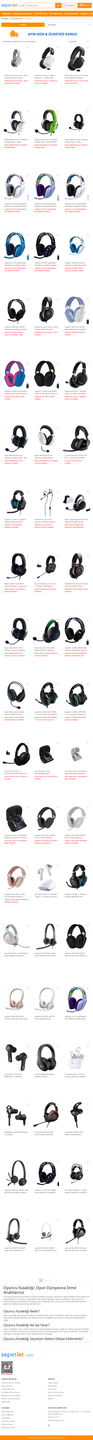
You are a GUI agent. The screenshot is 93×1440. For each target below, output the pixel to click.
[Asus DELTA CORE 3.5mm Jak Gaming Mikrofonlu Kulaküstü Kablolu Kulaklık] (76, 1231)
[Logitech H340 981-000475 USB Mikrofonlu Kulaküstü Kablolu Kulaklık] (16, 1173)
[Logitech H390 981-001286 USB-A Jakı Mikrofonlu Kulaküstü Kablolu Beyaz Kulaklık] (46, 999)
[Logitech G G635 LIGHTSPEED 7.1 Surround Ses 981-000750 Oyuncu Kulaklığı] (46, 695)
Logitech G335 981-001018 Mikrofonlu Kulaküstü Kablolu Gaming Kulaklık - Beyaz (76, 264)
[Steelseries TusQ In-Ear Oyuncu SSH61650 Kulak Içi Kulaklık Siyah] (46, 502)
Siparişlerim (6, 1418)
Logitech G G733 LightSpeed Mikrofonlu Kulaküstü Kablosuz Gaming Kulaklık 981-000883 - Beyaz (16, 205)
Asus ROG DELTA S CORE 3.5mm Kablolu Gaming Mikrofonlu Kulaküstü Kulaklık (46, 1133)
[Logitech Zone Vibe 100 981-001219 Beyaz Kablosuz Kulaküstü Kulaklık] (76, 818)
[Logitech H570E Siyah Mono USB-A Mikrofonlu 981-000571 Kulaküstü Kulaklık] (46, 936)
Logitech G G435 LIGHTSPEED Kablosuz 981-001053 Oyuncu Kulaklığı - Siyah (46, 392)
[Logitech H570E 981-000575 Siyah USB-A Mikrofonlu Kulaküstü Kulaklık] (16, 1231)
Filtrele (23, 24)
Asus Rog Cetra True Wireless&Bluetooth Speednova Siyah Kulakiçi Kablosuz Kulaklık (44, 772)
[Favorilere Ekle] (27, 48)
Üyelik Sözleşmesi (8, 1389)
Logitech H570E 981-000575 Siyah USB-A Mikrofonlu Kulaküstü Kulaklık (15, 1249)
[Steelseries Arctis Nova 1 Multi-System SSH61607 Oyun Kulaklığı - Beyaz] (16, 58)
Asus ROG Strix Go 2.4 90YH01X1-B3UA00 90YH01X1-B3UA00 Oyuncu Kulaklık (16, 772)
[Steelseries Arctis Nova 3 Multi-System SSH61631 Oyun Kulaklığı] (76, 567)
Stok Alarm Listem (8, 1421)
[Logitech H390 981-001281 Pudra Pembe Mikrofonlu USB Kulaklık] (16, 999)
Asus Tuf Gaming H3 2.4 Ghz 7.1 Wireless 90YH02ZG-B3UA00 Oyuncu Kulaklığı (45, 585)
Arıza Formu (52, 1386)
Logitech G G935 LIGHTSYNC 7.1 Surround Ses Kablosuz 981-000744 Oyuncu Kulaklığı (76, 713)
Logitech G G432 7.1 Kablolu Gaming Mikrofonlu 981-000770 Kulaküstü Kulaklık (15, 520)
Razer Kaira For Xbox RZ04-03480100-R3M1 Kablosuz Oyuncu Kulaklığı (45, 649)
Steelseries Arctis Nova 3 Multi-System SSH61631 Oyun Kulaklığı (76, 585)
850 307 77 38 (53, 1417)
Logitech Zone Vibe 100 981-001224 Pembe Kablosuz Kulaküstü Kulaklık (15, 895)
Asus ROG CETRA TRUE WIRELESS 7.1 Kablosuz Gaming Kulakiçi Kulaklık (14, 1075)
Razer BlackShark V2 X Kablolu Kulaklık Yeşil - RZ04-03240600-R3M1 (46, 140)
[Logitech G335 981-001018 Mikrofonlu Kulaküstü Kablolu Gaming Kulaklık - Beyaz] (76, 246)
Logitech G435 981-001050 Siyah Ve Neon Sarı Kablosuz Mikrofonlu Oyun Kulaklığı (75, 954)
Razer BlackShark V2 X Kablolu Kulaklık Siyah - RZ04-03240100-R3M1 (76, 140)
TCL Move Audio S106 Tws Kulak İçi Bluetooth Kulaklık (75, 1075)
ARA (58, 5)
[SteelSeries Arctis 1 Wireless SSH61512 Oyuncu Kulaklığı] (76, 374)
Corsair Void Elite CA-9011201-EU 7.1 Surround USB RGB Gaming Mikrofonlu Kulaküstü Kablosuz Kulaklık (76, 456)
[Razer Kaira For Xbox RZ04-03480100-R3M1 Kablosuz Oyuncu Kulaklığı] (46, 631)
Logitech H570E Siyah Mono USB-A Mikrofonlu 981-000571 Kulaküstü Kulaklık (46, 954)
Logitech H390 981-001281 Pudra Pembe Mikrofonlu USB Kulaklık (16, 1017)
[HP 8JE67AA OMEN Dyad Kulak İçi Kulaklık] (16, 1115)
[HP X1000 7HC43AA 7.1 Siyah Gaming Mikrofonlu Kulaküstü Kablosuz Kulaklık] (76, 1173)
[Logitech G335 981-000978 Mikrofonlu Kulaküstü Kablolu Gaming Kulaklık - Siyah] (16, 310)
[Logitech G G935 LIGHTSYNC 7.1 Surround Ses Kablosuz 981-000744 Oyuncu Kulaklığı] (76, 695)
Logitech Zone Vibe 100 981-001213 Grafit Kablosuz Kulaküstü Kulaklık (45, 836)
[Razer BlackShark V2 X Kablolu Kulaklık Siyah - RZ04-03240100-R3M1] (76, 123)
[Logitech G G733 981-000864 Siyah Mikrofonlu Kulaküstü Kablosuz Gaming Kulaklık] (46, 1173)
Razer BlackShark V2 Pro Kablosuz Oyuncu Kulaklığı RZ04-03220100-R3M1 (15, 649)
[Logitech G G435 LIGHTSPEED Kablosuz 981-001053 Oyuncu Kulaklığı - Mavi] (16, 374)
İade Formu (52, 1389)
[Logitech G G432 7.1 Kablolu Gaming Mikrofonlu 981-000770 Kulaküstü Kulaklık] (16, 502)
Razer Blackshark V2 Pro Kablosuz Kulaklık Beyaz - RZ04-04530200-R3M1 (44, 456)
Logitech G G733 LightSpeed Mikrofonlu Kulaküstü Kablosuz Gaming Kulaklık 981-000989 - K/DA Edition (76, 205)
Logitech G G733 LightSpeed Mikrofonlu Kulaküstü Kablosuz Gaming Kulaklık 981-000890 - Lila (46, 205)
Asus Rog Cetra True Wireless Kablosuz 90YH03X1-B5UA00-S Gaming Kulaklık (16, 836)
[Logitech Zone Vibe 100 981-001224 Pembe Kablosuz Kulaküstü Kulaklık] (16, 877)
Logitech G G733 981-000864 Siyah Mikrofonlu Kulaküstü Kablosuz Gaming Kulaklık (45, 1191)
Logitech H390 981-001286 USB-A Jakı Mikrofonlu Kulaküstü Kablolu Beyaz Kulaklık (45, 1017)
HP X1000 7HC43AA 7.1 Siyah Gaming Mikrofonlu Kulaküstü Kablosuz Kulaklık (76, 1191)
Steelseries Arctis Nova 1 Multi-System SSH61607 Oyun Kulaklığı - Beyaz (16, 76)
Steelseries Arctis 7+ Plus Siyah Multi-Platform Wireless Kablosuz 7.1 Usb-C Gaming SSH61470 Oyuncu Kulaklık (76, 76)
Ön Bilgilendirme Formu (10, 1392)
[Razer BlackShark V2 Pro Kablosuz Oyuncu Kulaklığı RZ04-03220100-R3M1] (16, 631)
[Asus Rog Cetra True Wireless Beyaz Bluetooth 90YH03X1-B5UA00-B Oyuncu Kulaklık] (76, 754)
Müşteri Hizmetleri (55, 1395)
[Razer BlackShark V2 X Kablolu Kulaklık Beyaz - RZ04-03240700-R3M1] (16, 123)
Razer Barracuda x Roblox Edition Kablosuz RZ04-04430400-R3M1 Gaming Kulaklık (14, 713)
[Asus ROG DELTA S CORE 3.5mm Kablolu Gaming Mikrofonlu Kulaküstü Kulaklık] (46, 1115)
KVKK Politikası (6, 1386)
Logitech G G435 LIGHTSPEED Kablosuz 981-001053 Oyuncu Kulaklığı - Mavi (16, 392)
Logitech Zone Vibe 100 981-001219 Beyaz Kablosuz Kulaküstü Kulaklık (75, 836)
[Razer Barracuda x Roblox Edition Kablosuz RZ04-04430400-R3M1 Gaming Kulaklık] (16, 695)
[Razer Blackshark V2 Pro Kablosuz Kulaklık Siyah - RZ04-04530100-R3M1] (16, 438)
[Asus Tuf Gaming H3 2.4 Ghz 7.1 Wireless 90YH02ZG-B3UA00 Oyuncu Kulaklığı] (46, 567)
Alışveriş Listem (7, 1424)
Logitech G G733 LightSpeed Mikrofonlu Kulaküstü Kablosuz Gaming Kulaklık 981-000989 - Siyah (46, 264)
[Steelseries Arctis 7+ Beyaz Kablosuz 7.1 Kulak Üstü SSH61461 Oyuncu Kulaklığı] (46, 58)
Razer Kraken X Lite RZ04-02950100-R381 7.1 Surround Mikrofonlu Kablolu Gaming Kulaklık (16, 585)
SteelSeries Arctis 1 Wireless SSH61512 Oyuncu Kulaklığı (75, 392)
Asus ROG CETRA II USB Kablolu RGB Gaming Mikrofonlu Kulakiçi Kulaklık (75, 1133)
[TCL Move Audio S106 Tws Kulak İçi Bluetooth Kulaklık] (76, 1057)
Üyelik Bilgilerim (7, 1411)
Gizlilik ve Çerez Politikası (10, 1383)
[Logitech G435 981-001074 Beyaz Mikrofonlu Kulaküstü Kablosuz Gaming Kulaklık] (76, 310)
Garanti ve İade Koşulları (10, 1399)
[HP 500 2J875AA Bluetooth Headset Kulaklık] (46, 1057)
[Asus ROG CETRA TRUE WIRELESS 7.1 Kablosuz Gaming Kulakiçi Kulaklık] (16, 1057)
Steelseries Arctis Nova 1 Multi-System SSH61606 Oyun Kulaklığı (46, 328)
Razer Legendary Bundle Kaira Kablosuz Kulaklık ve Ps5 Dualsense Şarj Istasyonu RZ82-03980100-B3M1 (76, 520)
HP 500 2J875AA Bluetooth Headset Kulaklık (44, 1075)
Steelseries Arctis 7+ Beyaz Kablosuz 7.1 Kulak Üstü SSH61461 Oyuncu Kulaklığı (45, 76)
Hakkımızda (5, 1402)
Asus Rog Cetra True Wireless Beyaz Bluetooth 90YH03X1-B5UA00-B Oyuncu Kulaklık (76, 772)
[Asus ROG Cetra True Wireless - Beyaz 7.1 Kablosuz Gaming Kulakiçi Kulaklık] (46, 877)
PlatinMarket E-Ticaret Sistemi (39, 1438)
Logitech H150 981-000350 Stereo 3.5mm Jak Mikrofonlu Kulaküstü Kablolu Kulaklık (45, 1249)
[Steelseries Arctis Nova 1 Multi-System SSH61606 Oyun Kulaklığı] (46, 310)
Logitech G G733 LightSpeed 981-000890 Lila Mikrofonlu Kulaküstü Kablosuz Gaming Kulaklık (75, 1017)
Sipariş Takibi (53, 1383)
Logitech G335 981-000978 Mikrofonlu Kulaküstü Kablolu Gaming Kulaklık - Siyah (16, 328)
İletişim (51, 1399)
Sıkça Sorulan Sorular (56, 1392)
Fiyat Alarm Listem (8, 1427)
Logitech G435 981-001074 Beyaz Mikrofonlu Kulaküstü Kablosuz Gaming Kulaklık (75, 328)
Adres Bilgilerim (7, 1415)
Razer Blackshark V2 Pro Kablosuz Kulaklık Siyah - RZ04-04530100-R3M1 (16, 456)
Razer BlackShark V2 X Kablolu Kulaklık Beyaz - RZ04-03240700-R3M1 (16, 140)
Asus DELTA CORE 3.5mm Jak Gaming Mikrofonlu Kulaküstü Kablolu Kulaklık (76, 1249)
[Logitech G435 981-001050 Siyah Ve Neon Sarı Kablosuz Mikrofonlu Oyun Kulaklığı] (76, 936)
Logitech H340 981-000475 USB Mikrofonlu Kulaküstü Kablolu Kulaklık (16, 1191)
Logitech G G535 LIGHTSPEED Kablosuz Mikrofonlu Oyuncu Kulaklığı (76, 649)
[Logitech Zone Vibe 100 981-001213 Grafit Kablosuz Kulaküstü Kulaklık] (46, 818)
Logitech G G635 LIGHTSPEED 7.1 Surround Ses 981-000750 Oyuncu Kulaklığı (46, 713)
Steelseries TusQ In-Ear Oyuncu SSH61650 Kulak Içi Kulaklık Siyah (45, 520)
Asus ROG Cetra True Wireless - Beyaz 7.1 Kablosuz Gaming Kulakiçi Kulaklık (46, 895)
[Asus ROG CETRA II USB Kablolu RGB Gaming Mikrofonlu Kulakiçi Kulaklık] (76, 1115)
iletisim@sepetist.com (56, 1420)
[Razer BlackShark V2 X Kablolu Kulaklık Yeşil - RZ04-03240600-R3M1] (46, 123)
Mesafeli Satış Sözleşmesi (11, 1395)
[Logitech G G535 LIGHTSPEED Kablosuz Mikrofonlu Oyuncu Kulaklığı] (76, 631)
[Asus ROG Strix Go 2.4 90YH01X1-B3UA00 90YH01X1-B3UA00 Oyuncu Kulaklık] (16, 754)
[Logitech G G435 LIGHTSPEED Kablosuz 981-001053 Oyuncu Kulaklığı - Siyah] (46, 374)
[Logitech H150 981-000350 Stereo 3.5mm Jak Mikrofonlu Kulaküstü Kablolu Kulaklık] (46, 1231)
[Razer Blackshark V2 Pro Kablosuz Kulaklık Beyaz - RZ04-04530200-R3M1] (46, 438)
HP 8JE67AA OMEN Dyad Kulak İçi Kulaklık (16, 1133)
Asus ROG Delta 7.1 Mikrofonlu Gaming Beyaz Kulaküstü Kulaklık (16, 954)
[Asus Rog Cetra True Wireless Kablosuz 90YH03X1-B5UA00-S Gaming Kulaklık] (16, 818)
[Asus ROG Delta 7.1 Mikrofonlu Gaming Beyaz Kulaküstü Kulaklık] (16, 936)
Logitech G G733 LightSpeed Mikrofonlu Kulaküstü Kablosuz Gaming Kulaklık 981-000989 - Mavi (16, 264)
